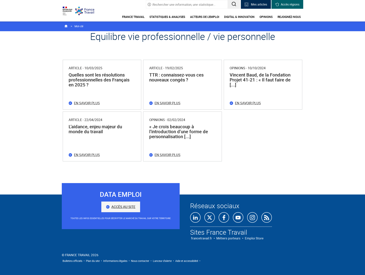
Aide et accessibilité (186, 261)
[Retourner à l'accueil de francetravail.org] (87, 11)
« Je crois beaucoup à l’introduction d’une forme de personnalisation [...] (178, 132)
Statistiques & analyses (167, 17)
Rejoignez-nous (289, 17)
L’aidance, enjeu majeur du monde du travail (95, 129)
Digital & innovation (239, 17)
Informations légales (115, 261)
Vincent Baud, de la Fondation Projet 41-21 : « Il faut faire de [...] (260, 80)
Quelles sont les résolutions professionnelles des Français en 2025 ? (99, 80)
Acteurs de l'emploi (204, 17)
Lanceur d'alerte (162, 261)
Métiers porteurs (228, 238)
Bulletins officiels (72, 261)
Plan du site (93, 261)
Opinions (266, 17)
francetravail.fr (201, 238)
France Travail (133, 17)
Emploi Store (254, 238)
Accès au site (123, 206)
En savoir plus (87, 103)
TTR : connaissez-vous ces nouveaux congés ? (176, 77)
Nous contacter (140, 261)
